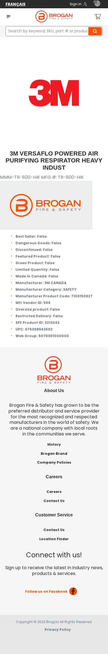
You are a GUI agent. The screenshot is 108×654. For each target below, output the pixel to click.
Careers (54, 491)
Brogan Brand (54, 453)
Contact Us (54, 500)
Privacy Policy (58, 629)
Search (95, 31)
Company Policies (54, 462)
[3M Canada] (54, 92)
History (54, 444)
